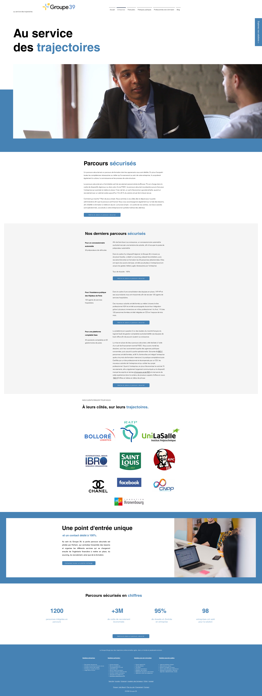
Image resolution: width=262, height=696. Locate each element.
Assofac (117, 681)
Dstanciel (123, 681)
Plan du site (130, 687)
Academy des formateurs (135, 681)
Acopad (151, 681)
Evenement (139, 687)
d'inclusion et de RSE (142, 372)
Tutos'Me (111, 681)
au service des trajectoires (23, 12)
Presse (115, 687)
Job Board (122, 687)
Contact (146, 687)
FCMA (146, 681)
